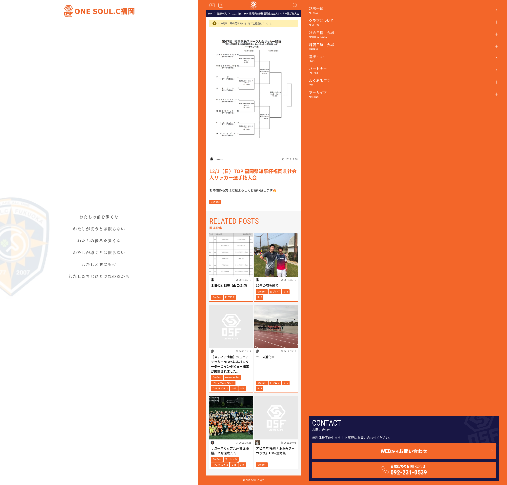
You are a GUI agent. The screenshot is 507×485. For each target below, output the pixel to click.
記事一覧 (222, 13)
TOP (210, 13)
